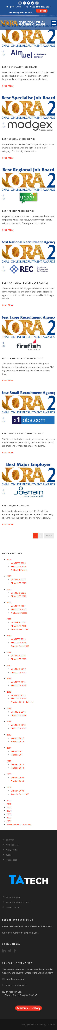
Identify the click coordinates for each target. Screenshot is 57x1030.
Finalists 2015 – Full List (22, 702)
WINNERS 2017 (18, 669)
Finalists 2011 (17, 754)
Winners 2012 (17, 738)
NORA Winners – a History (19, 824)
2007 (9, 800)
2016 (9, 678)
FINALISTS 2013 (18, 728)
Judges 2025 (11, 860)
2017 (9, 665)
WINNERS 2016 (18, 682)
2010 (9, 761)
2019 (9, 635)
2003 (9, 814)
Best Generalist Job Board (19, 66)
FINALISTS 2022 (18, 596)
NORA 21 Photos (19, 612)
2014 (9, 708)
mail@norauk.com (22, 12)
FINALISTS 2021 (18, 609)
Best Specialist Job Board (19, 138)
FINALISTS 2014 (18, 715)
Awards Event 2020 (20, 629)
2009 (9, 774)
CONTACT (10, 840)
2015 (9, 691)
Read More (7, 85)
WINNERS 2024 (18, 563)
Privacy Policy (13, 907)
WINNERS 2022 (18, 592)
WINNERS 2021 (18, 606)
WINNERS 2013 (18, 725)
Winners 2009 (17, 777)
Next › (49, 535)
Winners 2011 (17, 751)
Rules (8, 855)
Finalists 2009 (17, 781)
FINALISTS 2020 (18, 626)
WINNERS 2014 (18, 711)
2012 (9, 734)
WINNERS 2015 (18, 695)
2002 (9, 817)
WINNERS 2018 (18, 655)
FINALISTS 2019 (18, 642)
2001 (9, 821)
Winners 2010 (17, 764)
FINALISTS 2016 (18, 685)
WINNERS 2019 (18, 639)
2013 (9, 721)
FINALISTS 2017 (18, 672)
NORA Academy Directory (18, 902)
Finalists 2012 (17, 741)
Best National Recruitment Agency (25, 282)
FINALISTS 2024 (18, 566)
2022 (9, 589)
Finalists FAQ (12, 850)
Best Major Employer (16, 505)
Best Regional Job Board (18, 210)
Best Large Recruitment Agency (23, 358)
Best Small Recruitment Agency (23, 433)
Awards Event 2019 (20, 646)
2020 (9, 619)
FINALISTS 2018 (18, 659)
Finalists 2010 (17, 767)
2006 (9, 804)
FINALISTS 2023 (18, 583)
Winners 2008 (17, 790)
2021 (9, 602)
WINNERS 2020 (18, 622)
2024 (9, 559)
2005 (9, 807)
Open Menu (54, 23)
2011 (9, 747)
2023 (9, 576)
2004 (9, 810)
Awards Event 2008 (20, 794)
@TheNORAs (16, 7)
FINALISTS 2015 (18, 698)
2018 (9, 652)
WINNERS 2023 (18, 579)
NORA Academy (13, 897)
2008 (9, 787)
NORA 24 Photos (19, 570)
